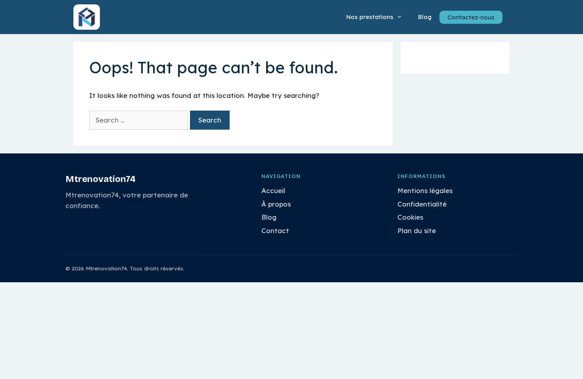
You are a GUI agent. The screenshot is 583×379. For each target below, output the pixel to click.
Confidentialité (422, 204)
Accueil (273, 190)
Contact (275, 230)
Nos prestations (369, 17)
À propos (276, 204)
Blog (424, 17)
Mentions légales (425, 190)
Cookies (410, 217)
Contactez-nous (471, 17)
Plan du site (416, 230)
